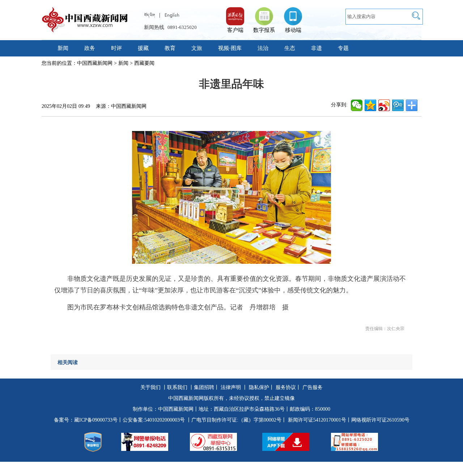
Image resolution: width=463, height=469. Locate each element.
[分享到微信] (356, 105)
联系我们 (177, 387)
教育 (170, 48)
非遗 (316, 48)
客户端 (235, 12)
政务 (89, 48)
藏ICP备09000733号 (96, 420)
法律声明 (231, 387)
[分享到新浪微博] (384, 105)
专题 (343, 48)
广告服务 (312, 387)
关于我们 (150, 387)
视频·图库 (230, 48)
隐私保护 (259, 387)
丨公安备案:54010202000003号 (151, 420)
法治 (263, 48)
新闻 (63, 48)
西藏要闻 (144, 63)
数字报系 (264, 30)
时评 (116, 48)
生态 (289, 48)
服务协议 (286, 387)
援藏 (143, 48)
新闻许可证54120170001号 (317, 420)
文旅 (196, 48)
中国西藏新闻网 (94, 63)
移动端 (293, 30)
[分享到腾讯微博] (398, 105)
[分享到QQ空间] (370, 105)
